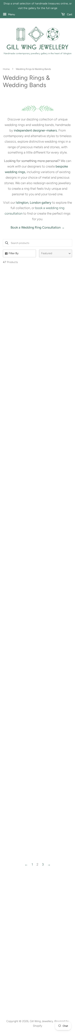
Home (6, 69)
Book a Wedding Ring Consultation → (38, 227)
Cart (69, 14)
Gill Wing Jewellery (41, 1021)
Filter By (13, 253)
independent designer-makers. (36, 130)
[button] (55, 253)
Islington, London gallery (33, 202)
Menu (11, 14)
